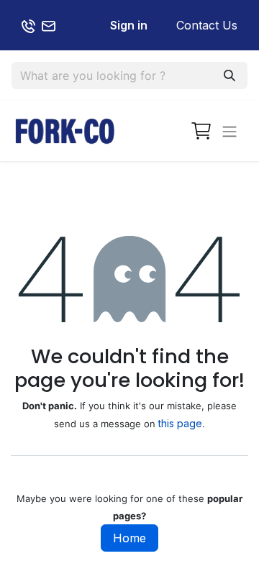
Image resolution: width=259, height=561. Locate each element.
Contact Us (206, 25)
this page (180, 423)
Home (129, 538)
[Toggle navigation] (229, 131)
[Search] (229, 75)
